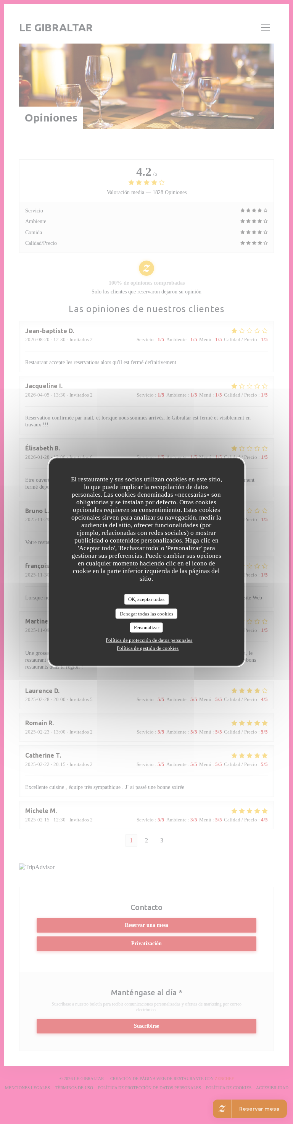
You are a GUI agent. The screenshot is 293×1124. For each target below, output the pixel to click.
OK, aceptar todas (146, 599)
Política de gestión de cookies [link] (148, 648)
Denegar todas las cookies (146, 613)
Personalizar (146, 627)
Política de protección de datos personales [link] (149, 640)
